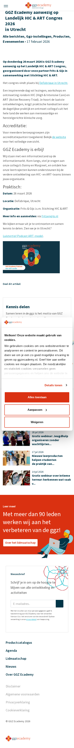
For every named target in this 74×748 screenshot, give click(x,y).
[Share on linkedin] (29, 284)
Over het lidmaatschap (20, 542)
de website (59, 137)
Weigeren (37, 422)
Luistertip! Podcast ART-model (23, 236)
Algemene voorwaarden (22, 694)
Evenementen (13, 41)
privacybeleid (31, 619)
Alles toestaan (37, 397)
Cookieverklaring (18, 710)
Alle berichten (13, 36)
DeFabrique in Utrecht (53, 83)
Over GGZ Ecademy (20, 674)
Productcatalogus (19, 642)
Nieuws (11, 666)
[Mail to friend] (40, 284)
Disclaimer (13, 686)
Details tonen (53, 385)
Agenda (11, 650)
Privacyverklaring (18, 702)
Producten (61, 36)
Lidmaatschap (16, 658)
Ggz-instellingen (38, 36)
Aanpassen (35, 409)
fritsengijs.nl (50, 216)
